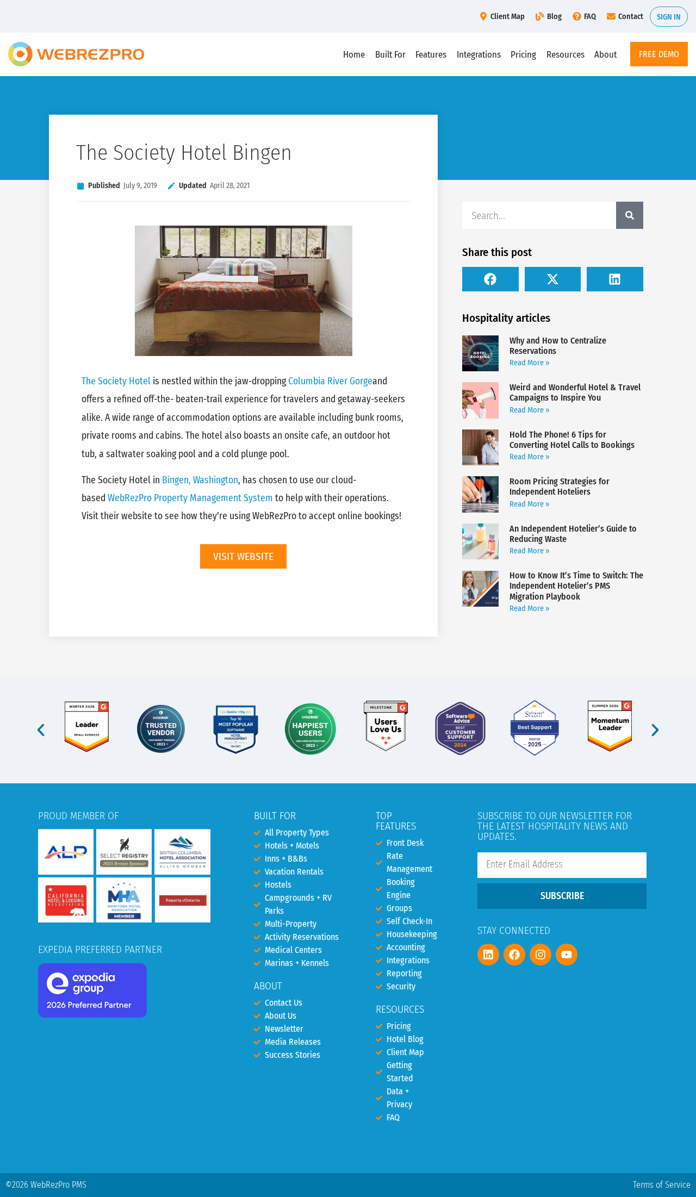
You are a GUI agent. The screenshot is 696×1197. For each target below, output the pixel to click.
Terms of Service (662, 1185)
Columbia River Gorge (330, 381)
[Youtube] (566, 954)
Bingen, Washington (200, 480)
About (605, 54)
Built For (390, 54)
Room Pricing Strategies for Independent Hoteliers (559, 486)
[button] (490, 279)
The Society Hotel (116, 381)
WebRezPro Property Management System (190, 498)
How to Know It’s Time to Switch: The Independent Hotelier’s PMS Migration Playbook (576, 585)
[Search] (629, 215)
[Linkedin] (488, 954)
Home (354, 54)
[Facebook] (514, 954)
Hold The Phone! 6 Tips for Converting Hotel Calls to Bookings (572, 439)
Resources (565, 54)
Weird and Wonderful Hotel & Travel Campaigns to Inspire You (575, 392)
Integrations (479, 54)
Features (430, 54)
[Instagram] (540, 954)
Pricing (523, 54)
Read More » (529, 362)
